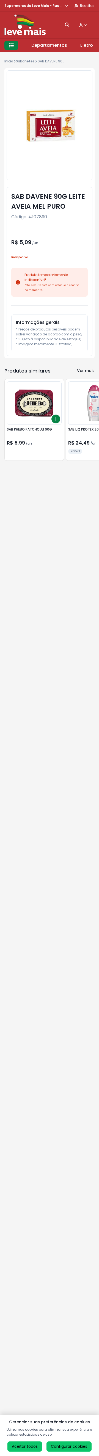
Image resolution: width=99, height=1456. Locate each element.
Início (8, 61)
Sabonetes (25, 61)
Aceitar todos (25, 1446)
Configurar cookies (69, 1446)
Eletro (86, 45)
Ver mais (86, 370)
